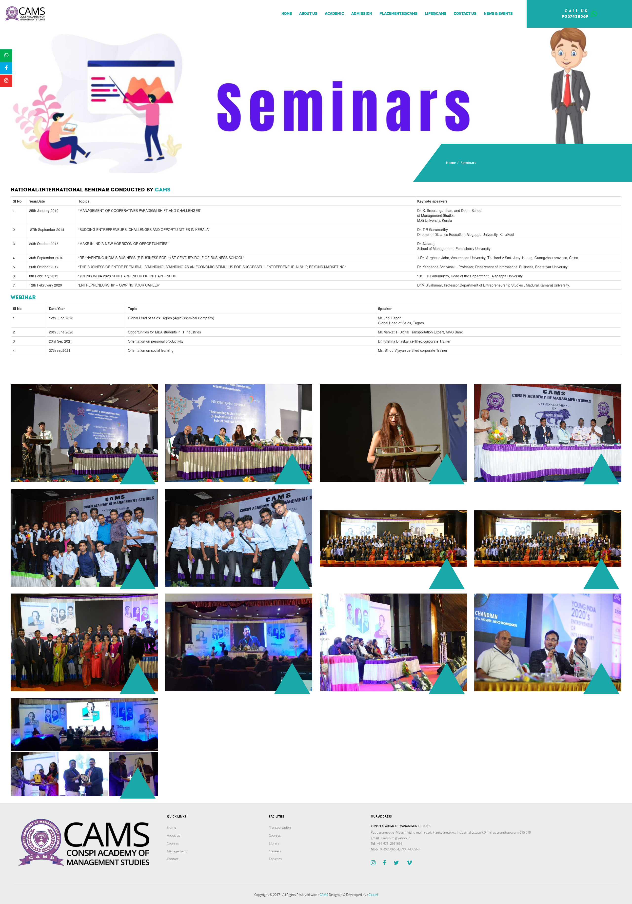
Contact (172, 859)
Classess (275, 851)
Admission (361, 14)
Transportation (280, 827)
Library (274, 843)
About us (308, 14)
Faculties (275, 859)
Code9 (373, 894)
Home (286, 14)
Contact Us (465, 14)
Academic (334, 14)
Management (177, 851)
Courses (173, 843)
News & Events (498, 14)
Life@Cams (435, 14)
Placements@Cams (398, 14)
